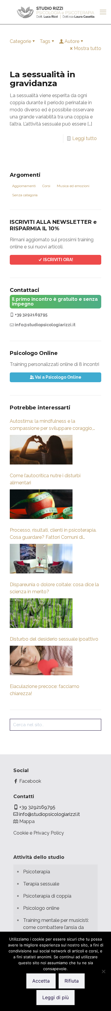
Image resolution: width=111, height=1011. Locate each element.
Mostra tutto (87, 48)
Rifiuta (72, 981)
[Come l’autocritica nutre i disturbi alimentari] (41, 504)
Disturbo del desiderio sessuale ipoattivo (54, 639)
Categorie (20, 41)
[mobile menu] (103, 12)
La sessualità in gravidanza (42, 78)
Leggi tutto (84, 138)
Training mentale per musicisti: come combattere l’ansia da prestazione (56, 927)
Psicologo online (41, 908)
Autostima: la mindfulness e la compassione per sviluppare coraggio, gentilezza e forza (51, 425)
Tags (45, 41)
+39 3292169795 (30, 314)
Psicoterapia (36, 872)
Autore (72, 41)
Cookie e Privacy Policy (38, 833)
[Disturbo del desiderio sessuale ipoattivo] (41, 660)
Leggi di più (55, 997)
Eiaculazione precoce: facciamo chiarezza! (44, 690)
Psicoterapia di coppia (47, 896)
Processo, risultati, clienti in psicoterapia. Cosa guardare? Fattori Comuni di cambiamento (53, 534)
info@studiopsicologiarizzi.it (44, 324)
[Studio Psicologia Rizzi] (55, 12)
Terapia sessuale (41, 884)
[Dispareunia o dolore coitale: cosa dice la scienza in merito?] (41, 613)
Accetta (41, 981)
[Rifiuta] (104, 971)
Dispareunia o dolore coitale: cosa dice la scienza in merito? (54, 588)
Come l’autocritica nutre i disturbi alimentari (45, 479)
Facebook (29, 781)
